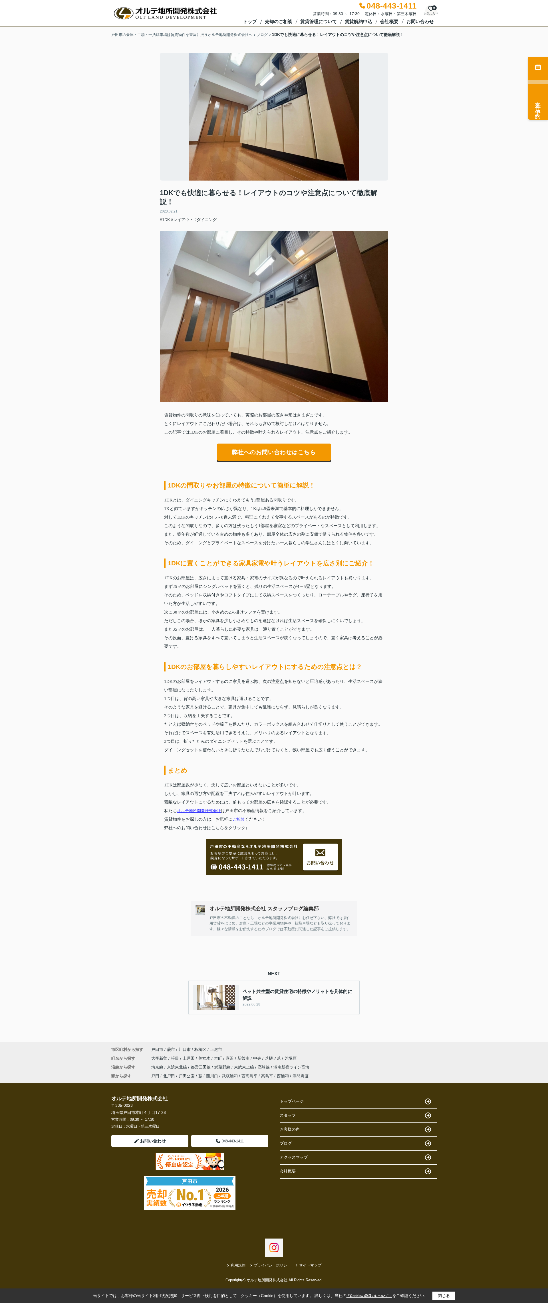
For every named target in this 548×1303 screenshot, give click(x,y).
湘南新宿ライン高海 (291, 1067)
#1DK (165, 219)
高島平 (267, 1076)
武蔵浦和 (230, 1076)
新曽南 (244, 1058)
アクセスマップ (294, 1157)
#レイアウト (182, 219)
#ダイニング (205, 219)
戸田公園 (187, 1076)
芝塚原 (291, 1058)
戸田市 (157, 1049)
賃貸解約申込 (358, 21)
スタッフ (288, 1115)
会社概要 (389, 21)
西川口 (212, 1076)
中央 (257, 1058)
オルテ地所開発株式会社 (199, 810)
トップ (250, 21)
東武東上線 (244, 1067)
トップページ (292, 1101)
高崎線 (264, 1067)
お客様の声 (290, 1129)
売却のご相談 (278, 21)
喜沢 (230, 1058)
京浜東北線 (177, 1067)
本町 (218, 1058)
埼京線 (157, 1067)
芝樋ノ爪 (273, 1058)
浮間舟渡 (301, 1076)
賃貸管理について (318, 21)
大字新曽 (159, 1058)
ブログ (286, 1143)
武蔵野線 (222, 1067)
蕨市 (171, 1049)
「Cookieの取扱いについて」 (369, 1296)
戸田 (155, 1076)
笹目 (175, 1058)
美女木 (204, 1058)
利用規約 (238, 1265)
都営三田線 (201, 1067)
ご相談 (239, 819)
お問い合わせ (420, 21)
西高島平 (249, 1076)
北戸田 (169, 1076)
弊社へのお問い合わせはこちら (274, 452)
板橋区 (200, 1049)
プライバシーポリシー (272, 1265)
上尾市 (216, 1049)
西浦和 (283, 1076)
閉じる (444, 1295)
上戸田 (189, 1058)
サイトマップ (310, 1265)
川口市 (185, 1049)
